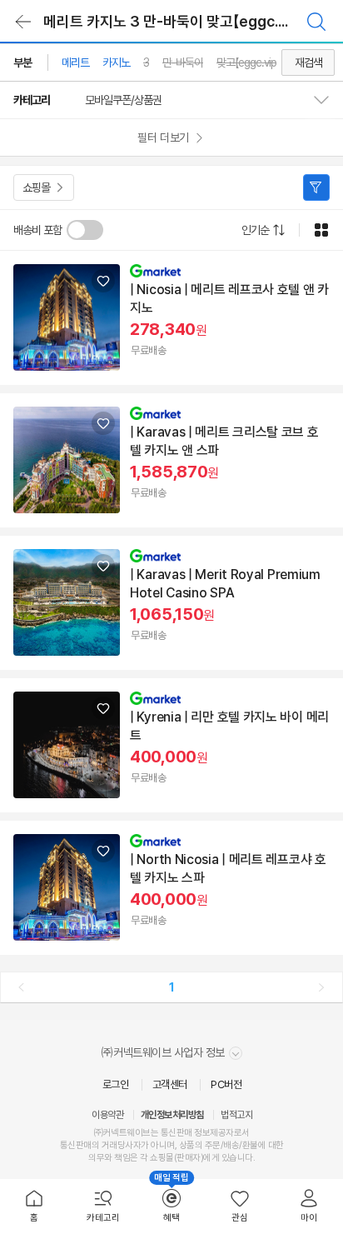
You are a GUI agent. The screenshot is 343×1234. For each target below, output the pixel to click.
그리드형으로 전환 (321, 230)
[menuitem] (34, 1206)
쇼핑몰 (36, 187)
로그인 (115, 1084)
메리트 (75, 62)
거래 (109, 1145)
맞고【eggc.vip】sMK (258, 62)
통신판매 (76, 1145)
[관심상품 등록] (103, 280)
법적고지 (236, 1115)
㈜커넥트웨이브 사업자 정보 (164, 1052)
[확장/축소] (328, 100)
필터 (316, 187)
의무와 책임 (109, 1157)
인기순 (255, 230)
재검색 (308, 62)
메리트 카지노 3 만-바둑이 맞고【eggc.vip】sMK (186, 21)
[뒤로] (23, 22)
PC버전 (226, 1084)
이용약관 (107, 1115)
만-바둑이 (182, 62)
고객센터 (169, 1084)
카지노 (116, 62)
